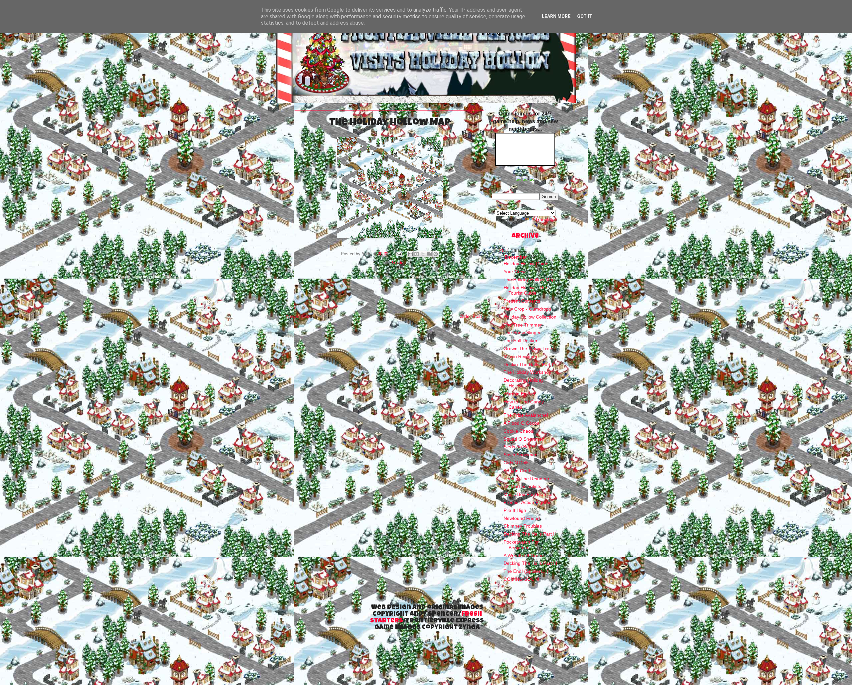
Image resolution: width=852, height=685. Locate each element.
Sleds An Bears (519, 446)
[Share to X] (423, 254)
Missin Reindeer (520, 356)
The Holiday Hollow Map (529, 279)
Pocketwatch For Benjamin (521, 544)
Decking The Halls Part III (530, 563)
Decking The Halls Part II (530, 534)
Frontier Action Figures (527, 502)
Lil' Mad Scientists (522, 486)
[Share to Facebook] (429, 254)
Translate (545, 219)
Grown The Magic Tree (528, 348)
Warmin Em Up (519, 393)
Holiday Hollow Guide (526, 263)
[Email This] (410, 254)
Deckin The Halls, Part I (528, 364)
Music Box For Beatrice (528, 494)
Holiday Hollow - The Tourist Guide (525, 290)
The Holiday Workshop (527, 372)
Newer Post (298, 316)
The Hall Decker (520, 340)
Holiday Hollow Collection (530, 317)
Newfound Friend (522, 518)
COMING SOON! (521, 579)
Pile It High (515, 510)
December (516, 257)
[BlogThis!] (416, 254)
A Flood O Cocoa (521, 423)
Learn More (556, 16)
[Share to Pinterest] (435, 254)
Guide (397, 262)
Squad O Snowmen (524, 439)
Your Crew (515, 271)
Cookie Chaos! (519, 431)
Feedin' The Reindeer (526, 478)
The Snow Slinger (522, 332)
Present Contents (522, 301)
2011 (505, 250)
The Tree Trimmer (523, 325)
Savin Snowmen (520, 454)
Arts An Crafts (518, 470)
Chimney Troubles (523, 526)
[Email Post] (398, 254)
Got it (584, 16)
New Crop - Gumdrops (527, 309)
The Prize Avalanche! (526, 415)
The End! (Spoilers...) (526, 571)
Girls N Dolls (517, 462)
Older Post (471, 316)
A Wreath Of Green (524, 555)
